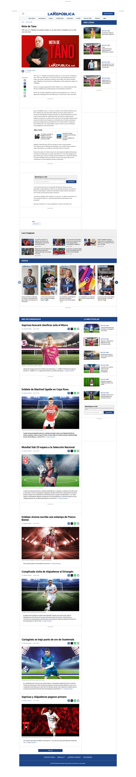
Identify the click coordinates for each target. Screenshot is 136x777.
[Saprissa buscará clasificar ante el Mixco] (50, 348)
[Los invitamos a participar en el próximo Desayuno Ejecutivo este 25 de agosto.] (68, 280)
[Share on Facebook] (25, 83)
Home (23, 22)
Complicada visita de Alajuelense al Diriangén (47, 571)
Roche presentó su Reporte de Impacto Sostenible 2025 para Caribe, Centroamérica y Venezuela (30, 299)
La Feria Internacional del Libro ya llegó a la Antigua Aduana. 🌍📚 (48, 298)
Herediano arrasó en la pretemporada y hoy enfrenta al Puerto (107, 396)
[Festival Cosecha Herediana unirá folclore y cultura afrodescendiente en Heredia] (59, 136)
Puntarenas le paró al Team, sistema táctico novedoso (107, 356)
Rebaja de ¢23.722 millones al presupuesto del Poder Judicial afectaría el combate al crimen (43, 251)
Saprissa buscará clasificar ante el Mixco (45, 325)
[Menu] (23, 14)
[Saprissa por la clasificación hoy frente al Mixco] (92, 81)
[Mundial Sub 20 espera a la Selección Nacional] (50, 470)
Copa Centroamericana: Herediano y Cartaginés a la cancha (107, 329)
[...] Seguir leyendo (68, 371)
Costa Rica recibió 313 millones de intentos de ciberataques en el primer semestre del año (42, 242)
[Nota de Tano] (50, 51)
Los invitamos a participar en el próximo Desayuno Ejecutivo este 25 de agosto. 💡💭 (68, 299)
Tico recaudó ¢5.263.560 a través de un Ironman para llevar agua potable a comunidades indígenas (73, 242)
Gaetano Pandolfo (31, 70)
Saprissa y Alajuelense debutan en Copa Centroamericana (107, 342)
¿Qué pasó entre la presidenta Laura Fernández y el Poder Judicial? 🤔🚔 (106, 298)
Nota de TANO (29, 22)
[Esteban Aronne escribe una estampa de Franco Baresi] (50, 543)
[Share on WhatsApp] (25, 90)
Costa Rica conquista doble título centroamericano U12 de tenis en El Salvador (74, 250)
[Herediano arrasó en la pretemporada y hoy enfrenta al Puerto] (92, 395)
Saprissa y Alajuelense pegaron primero (44, 697)
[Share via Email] (25, 93)
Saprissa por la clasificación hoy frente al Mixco (106, 81)
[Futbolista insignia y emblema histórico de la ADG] (92, 382)
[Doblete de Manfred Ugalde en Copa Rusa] (50, 413)
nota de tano (36, 223)
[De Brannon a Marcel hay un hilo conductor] (92, 32)
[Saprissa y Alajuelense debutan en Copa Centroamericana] (92, 341)
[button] (108, 13)
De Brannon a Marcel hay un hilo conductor (108, 33)
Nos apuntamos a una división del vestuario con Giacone (108, 65)
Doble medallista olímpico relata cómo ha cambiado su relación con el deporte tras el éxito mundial (106, 242)
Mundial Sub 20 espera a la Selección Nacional (48, 447)
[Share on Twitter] (25, 86)
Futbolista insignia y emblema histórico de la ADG (107, 383)
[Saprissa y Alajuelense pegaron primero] (50, 720)
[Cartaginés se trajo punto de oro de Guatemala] (50, 663)
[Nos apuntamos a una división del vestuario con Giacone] (92, 64)
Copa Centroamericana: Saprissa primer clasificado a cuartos (107, 50)
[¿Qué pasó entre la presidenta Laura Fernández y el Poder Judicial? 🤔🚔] (106, 280)
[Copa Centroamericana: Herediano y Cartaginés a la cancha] (92, 328)
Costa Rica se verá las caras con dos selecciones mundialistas (107, 369)
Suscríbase (87, 757)
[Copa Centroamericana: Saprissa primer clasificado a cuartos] (92, 48)
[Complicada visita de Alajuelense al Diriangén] (50, 595)
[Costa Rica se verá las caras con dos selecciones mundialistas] (92, 368)
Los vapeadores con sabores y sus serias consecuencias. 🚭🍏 (87, 298)
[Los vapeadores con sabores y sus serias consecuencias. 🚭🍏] (87, 280)
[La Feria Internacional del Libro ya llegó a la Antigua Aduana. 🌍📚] (49, 280)
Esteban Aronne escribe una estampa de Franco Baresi (49, 518)
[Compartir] (25, 96)
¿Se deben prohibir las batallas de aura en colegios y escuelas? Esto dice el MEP (47, 136)
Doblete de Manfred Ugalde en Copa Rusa (45, 389)
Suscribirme (71, 181)
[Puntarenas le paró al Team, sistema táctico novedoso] (92, 355)
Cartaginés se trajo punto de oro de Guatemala (48, 639)
